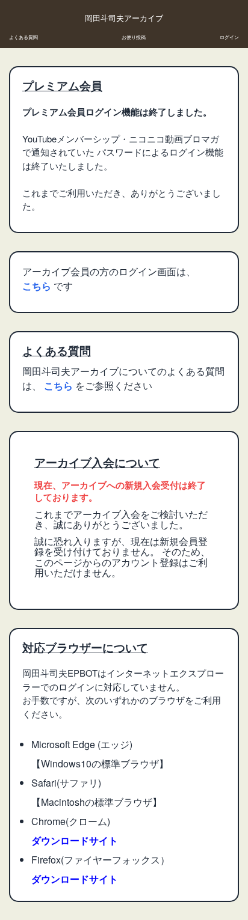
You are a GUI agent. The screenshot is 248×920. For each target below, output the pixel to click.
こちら (38, 286)
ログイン (229, 37)
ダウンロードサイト (74, 840)
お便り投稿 (134, 37)
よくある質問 (23, 37)
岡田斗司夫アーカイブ (124, 18)
